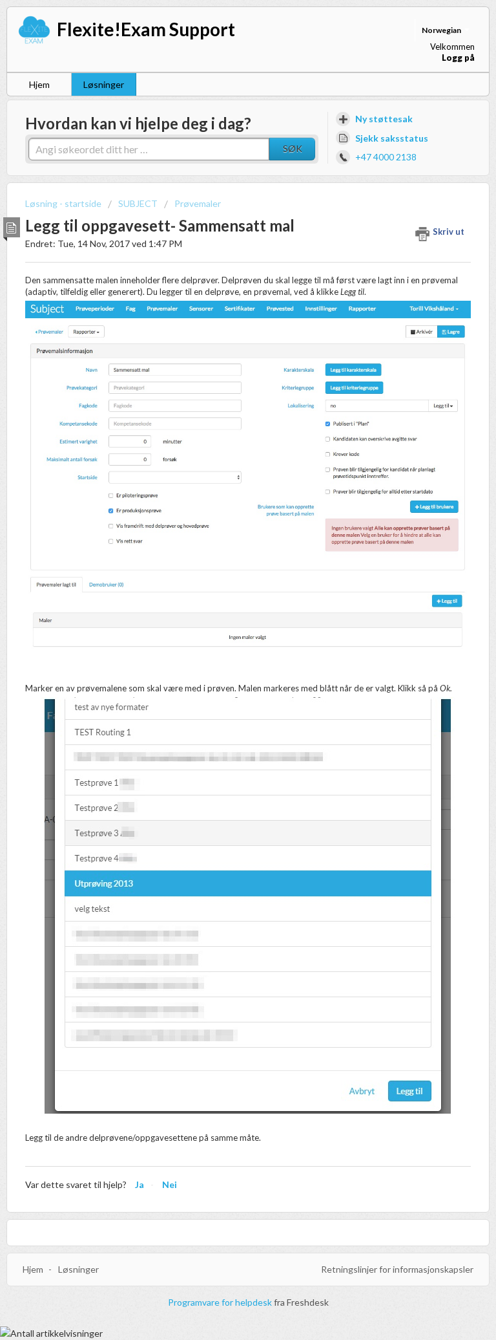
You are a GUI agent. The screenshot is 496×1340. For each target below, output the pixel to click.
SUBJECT (138, 203)
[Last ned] (224, 674)
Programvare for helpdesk (221, 1302)
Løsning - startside (64, 203)
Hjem (39, 84)
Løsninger (103, 84)
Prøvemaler (197, 203)
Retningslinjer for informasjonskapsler (397, 1269)
